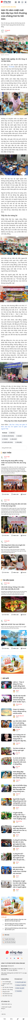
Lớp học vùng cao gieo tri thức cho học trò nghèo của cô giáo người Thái (14, 427)
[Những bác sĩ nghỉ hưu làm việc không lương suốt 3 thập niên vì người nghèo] (6, 884)
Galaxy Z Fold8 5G (21, 985)
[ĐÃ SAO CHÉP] (17, 1019)
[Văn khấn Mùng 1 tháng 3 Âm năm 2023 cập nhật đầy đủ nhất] (14, 604)
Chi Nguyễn (7, 30)
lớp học (12, 432)
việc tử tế (14, 439)
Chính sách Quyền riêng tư (6, 1007)
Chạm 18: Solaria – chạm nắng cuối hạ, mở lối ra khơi (19, 711)
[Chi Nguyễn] (2, 541)
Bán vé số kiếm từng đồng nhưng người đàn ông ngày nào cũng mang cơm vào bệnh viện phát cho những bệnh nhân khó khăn (20, 788)
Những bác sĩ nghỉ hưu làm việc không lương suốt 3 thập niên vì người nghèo (19, 884)
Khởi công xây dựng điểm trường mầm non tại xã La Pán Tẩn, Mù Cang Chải (13, 463)
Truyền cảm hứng (9, 939)
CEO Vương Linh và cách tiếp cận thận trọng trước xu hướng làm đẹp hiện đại (19, 738)
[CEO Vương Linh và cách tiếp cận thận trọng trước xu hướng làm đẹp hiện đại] (6, 737)
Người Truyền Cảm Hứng (6, 984)
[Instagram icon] (10, 958)
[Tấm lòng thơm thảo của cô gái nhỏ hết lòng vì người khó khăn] (14, 562)
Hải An (17, 690)
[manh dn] (14, 730)
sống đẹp (19, 442)
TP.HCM (11, 67)
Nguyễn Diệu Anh (20, 716)
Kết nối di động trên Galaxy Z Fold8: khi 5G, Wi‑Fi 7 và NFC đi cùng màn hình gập (15, 924)
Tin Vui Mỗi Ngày (6, 981)
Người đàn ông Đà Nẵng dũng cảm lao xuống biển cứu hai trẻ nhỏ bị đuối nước (19, 802)
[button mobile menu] (15, 2)
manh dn (18, 729)
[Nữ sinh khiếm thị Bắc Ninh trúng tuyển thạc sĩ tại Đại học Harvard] (6, 870)
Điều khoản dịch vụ (6, 1004)
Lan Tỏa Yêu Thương (7, 987)
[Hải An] (14, 691)
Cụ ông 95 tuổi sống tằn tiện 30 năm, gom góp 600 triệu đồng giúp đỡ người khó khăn (19, 843)
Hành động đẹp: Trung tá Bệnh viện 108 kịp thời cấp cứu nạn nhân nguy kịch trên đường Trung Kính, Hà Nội (19, 775)
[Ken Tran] (14, 753)
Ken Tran (18, 753)
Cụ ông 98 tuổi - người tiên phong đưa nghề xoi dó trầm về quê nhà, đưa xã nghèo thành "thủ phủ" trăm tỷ (19, 857)
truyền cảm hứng (8, 442)
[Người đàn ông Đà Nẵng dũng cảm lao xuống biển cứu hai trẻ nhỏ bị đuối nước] (6, 802)
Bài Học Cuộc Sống (7, 989)
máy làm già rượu (21, 982)
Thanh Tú (18, 743)
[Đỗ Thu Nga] (2, 457)
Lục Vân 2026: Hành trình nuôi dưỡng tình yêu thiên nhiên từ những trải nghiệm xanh (19, 724)
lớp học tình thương (8, 436)
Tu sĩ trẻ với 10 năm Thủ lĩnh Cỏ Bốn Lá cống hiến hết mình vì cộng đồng (19, 761)
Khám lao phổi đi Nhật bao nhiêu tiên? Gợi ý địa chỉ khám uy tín (16, 928)
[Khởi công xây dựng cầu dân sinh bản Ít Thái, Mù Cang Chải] (14, 524)
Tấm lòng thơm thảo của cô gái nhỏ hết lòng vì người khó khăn (13, 546)
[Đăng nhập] (25, 2)
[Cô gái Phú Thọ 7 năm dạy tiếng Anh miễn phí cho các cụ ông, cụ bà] (6, 829)
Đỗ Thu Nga (7, 456)
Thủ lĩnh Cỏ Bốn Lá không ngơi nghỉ (19, 749)
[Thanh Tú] (14, 744)
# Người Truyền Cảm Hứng (8, 6)
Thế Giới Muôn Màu (7, 993)
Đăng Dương (19, 704)
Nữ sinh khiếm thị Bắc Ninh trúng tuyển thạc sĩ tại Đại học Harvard (19, 870)
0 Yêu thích (6, 494)
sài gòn (20, 436)
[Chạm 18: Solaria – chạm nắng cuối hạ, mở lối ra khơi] (6, 712)
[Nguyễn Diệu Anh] (14, 716)
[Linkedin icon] (14, 958)
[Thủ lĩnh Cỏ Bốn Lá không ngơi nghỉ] (6, 751)
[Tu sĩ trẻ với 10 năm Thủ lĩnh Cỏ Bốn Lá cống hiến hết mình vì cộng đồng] (6, 761)
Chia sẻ (24, 494)
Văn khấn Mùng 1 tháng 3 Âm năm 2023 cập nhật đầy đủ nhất (12, 588)
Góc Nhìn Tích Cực (7, 995)
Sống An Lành (6, 991)
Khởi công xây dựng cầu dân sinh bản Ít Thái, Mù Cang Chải (14, 505)
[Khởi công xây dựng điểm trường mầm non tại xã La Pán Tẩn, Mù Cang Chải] (14, 483)
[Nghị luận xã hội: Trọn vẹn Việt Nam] (14, 638)
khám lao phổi (20, 988)
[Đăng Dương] (14, 705)
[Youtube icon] (18, 958)
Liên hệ (3, 1014)
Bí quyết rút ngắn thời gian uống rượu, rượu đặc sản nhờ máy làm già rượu (15, 920)
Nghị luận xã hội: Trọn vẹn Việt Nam (13, 624)
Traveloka (19, 991)
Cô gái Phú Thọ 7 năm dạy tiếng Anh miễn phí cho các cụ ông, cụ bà (20, 829)
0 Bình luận (16, 494)
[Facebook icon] (6, 958)
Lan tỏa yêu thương (9, 942)
